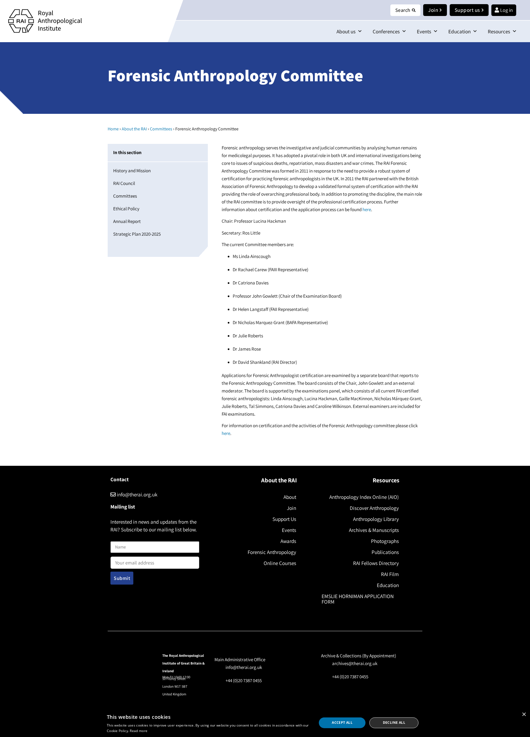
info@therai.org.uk (136, 494)
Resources (499, 31)
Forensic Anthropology (272, 552)
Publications (385, 552)
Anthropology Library (376, 519)
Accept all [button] (342, 722)
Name (116, 538)
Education (459, 31)
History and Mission (132, 171)
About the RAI (134, 129)
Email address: (124, 555)
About (289, 497)
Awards (288, 541)
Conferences (386, 31)
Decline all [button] (394, 722)
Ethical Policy (126, 209)
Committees (161, 129)
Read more (138, 730)
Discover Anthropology (374, 508)
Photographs (385, 541)
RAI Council (124, 183)
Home (113, 129)
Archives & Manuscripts (374, 530)
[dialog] (265, 723)
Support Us (284, 519)
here (366, 209)
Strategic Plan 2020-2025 (137, 234)
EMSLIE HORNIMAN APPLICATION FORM (358, 599)
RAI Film (390, 574)
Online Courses (280, 563)
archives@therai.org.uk (354, 663)
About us (346, 31)
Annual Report (127, 221)
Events (424, 31)
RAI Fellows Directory (376, 563)
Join (291, 508)
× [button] (524, 714)
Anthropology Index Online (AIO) (364, 497)
